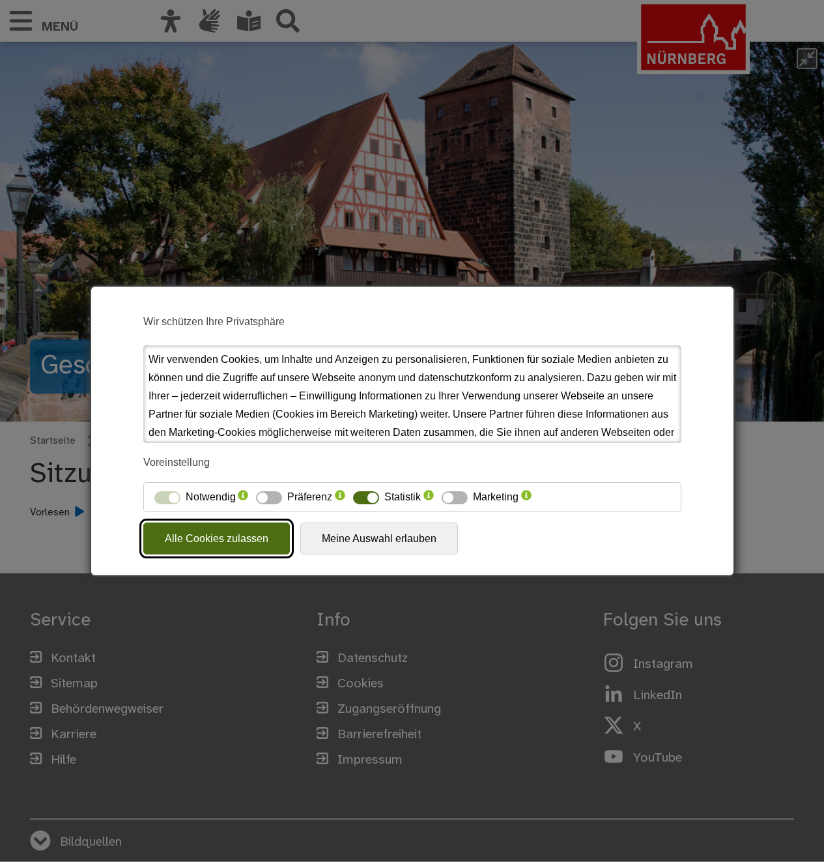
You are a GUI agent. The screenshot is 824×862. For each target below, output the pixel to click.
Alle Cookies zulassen (216, 538)
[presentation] (243, 497)
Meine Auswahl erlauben (379, 538)
